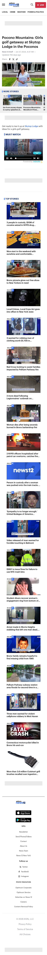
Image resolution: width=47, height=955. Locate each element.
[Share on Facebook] (10, 59)
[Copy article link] (17, 59)
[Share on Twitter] (13, 59)
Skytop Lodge (31, 126)
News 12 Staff (7, 52)
